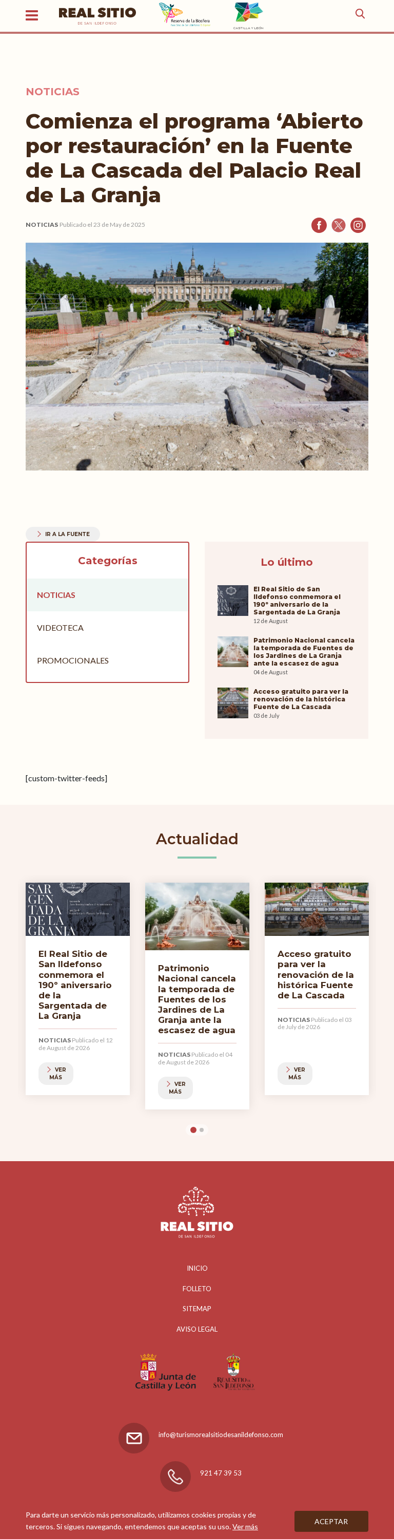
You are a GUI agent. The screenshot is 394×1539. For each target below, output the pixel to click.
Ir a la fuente (67, 534)
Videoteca (60, 627)
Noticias (42, 224)
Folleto (197, 1289)
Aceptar (331, 1521)
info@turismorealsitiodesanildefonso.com (221, 1434)
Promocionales (73, 660)
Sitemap (197, 1309)
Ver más (245, 1526)
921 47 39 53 (221, 1473)
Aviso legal (197, 1329)
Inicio (197, 1268)
